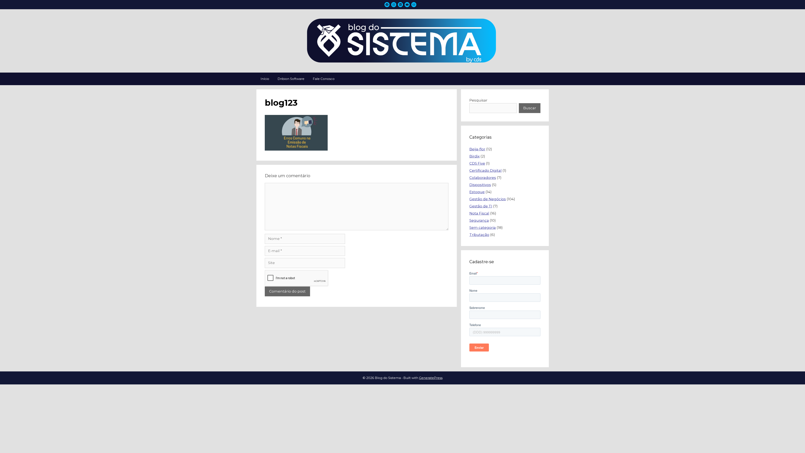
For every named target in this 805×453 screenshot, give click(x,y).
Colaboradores (482, 178)
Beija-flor (477, 149)
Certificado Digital (485, 170)
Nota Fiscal (479, 213)
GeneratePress (431, 378)
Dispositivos (480, 185)
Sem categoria (482, 227)
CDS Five (477, 163)
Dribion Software (291, 79)
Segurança (479, 220)
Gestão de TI (480, 206)
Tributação (479, 235)
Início (265, 79)
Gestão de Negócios (487, 199)
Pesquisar (478, 100)
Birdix (474, 156)
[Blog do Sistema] (402, 41)
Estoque (477, 192)
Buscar (529, 108)
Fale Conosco (324, 79)
